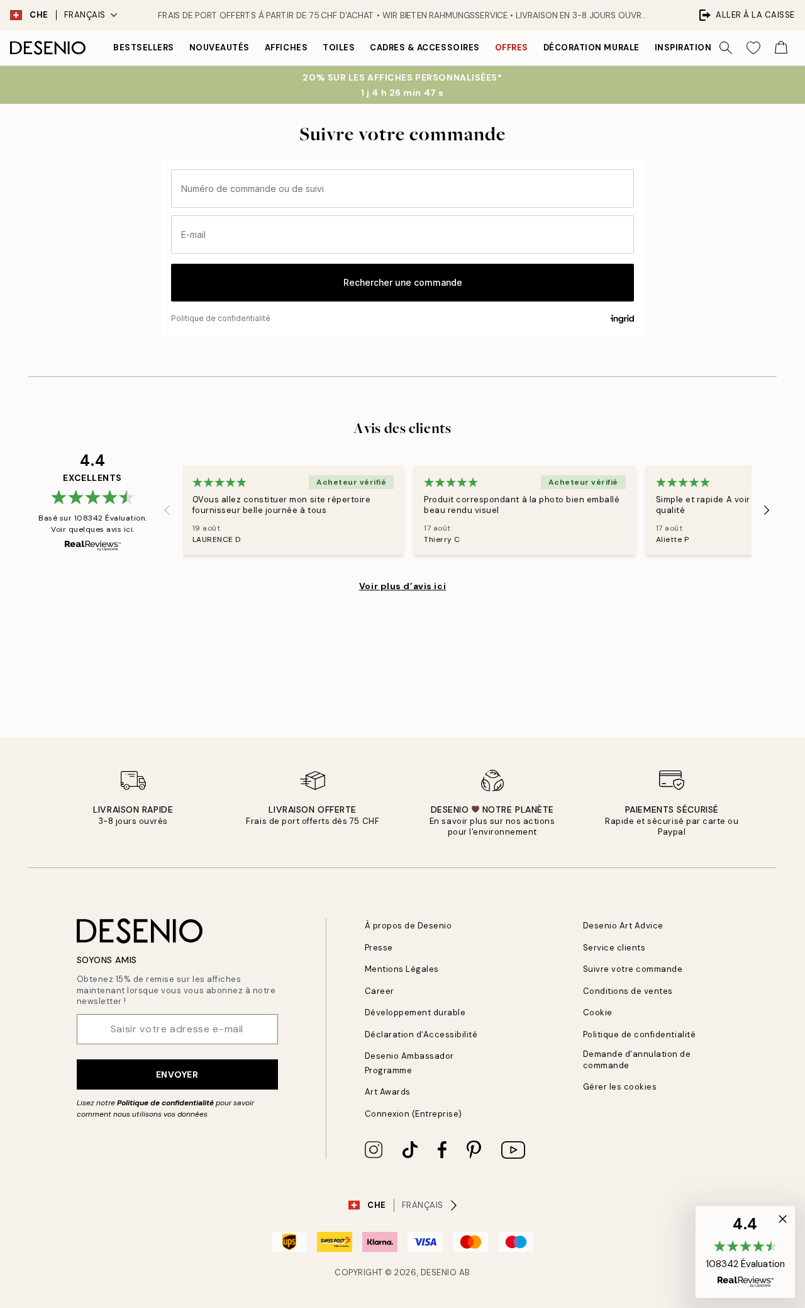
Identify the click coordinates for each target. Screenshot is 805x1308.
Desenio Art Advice (623, 925)
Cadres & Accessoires (424, 47)
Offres (511, 47)
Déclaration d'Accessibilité (421, 1034)
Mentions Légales (402, 969)
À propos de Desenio (408, 925)
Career (379, 991)
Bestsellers (143, 47)
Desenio (439, 1272)
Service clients (614, 947)
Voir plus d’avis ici (402, 586)
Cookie (598, 1012)
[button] (745, 1252)
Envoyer (177, 1074)
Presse (379, 947)
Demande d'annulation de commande (637, 1059)
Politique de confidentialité (165, 1103)
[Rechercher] (726, 47)
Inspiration (683, 47)
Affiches (286, 47)
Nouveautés (219, 47)
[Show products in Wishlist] (753, 48)
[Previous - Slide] (167, 510)
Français (85, 14)
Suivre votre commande (633, 969)
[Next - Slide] (767, 510)
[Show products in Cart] (781, 48)
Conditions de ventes (628, 991)
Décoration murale (591, 47)
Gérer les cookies (620, 1086)
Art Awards (388, 1091)
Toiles (339, 47)
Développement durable (415, 1012)
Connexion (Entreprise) (413, 1113)
